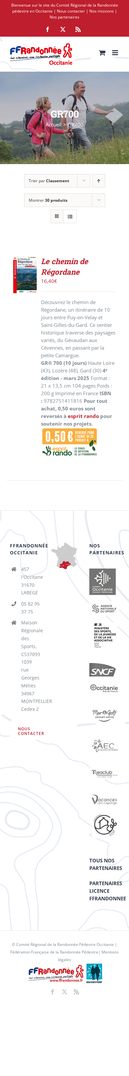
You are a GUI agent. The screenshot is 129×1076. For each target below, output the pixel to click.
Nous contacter (71, 11)
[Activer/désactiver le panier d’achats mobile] (102, 52)
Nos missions (101, 11)
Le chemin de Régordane (64, 266)
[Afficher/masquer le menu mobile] (115, 52)
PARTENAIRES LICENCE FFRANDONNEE (107, 891)
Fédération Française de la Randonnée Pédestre (54, 952)
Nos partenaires (64, 17)
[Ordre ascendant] (98, 181)
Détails (27, 290)
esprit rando (83, 416)
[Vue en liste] (70, 216)
